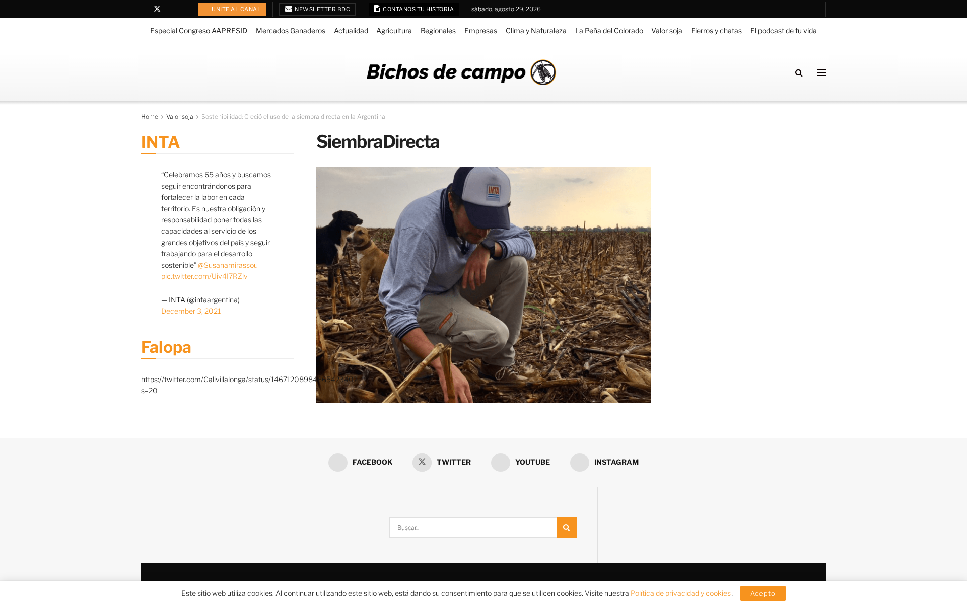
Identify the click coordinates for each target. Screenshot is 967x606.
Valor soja (666, 30)
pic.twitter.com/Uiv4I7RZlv (204, 276)
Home (149, 116)
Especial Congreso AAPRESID (198, 30)
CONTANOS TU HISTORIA (418, 9)
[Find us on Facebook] (144, 9)
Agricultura (394, 30)
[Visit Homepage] (461, 72)
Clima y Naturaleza (536, 30)
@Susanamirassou (228, 265)
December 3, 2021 (191, 311)
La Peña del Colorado (609, 30)
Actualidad (351, 30)
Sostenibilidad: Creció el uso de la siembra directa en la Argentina (293, 116)
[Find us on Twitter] (157, 9)
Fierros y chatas (716, 30)
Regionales (438, 30)
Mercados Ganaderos (290, 30)
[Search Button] (799, 72)
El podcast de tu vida (783, 30)
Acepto (763, 593)
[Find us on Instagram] (183, 9)
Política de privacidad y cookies (681, 593)
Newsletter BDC (322, 9)
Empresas (480, 30)
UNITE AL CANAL (236, 9)
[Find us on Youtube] (170, 9)
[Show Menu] (821, 72)
